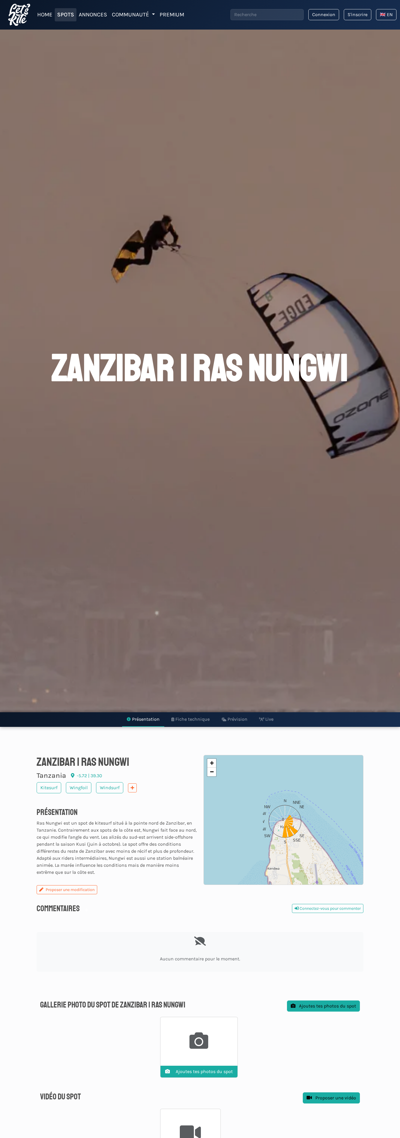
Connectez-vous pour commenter (330, 908)
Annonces (93, 14)
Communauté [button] (131, 14)
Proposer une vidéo (335, 1098)
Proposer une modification (70, 889)
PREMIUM (172, 14)
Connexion (323, 14)
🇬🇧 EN (386, 14)
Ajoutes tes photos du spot (327, 1006)
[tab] (143, 719)
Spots (65, 14)
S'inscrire (357, 14)
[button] (283, 819)
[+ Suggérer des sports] (132, 787)
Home (44, 14)
